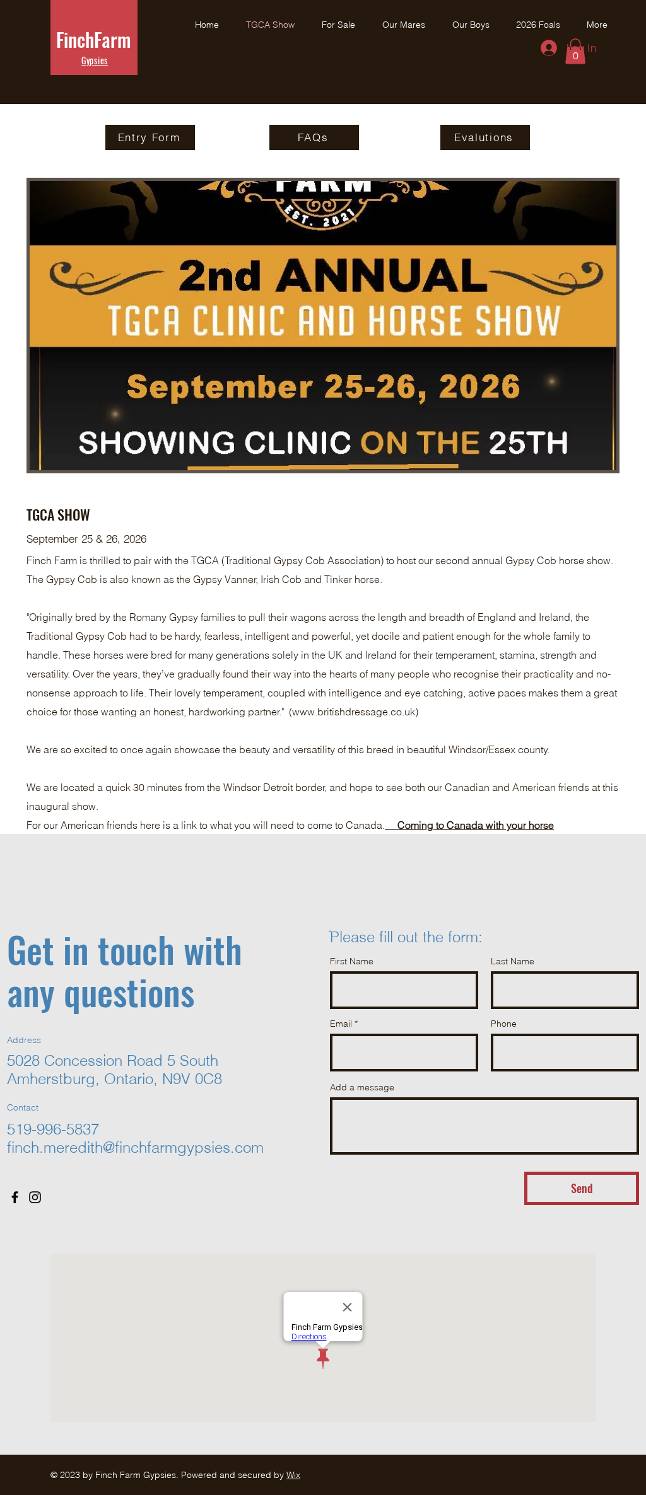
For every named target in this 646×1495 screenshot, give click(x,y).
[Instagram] (35, 1197)
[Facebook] (15, 1197)
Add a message (362, 1087)
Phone (504, 1023)
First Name (351, 961)
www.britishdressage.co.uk (353, 711)
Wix (293, 1475)
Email (341, 1023)
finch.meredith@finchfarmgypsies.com (135, 1147)
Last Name (512, 961)
